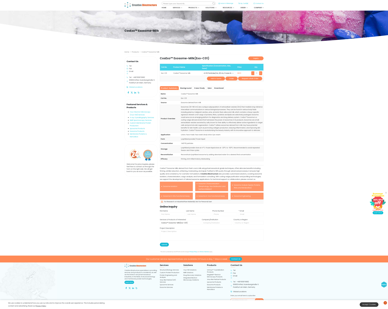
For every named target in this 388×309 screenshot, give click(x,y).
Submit (164, 244)
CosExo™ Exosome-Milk (150, 52)
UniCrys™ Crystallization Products (215, 271)
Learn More (129, 282)
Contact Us (259, 3)
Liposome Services (166, 285)
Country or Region (240, 219)
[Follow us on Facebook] (128, 92)
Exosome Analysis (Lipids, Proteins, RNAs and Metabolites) (247, 186)
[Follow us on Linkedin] (135, 92)
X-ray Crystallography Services (142, 117)
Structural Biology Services (169, 270)
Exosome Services (166, 287)
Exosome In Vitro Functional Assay (176, 196)
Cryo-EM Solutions (189, 270)
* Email (241, 211)
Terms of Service (204, 251)
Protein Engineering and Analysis (168, 276)
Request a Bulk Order (250, 78)
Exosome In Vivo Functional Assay (212, 196)
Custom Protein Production (169, 273)
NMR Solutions (188, 273)
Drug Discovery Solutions (192, 275)
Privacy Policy (193, 251)
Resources (228, 7)
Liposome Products (137, 128)
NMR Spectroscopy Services (141, 120)
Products (193, 7)
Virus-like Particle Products (216, 279)
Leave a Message (226, 3)
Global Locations (135, 87)
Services (177, 7)
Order (243, 7)
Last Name (190, 211)
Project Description (167, 228)
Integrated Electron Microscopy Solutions (191, 279)
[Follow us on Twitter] (132, 92)
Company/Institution (210, 219)
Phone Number (218, 211)
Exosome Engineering (242, 196)
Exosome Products (137, 131)
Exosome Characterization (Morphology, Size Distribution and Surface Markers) (212, 186)
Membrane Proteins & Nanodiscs (215, 288)
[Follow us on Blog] (138, 92)
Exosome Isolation (170, 186)
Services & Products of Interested (173, 219)
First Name (164, 211)
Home (164, 7)
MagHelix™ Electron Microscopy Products (214, 276)
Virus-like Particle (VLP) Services (168, 281)
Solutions (210, 7)
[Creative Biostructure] (140, 266)
